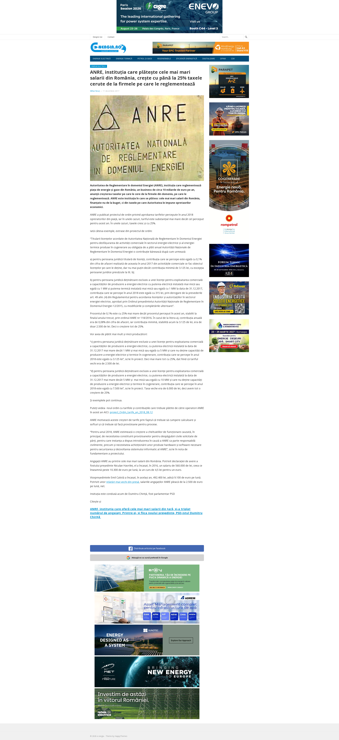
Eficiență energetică (186, 58)
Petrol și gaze (144, 58)
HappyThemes (121, 736)
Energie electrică (102, 58)
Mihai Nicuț (95, 91)
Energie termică (124, 58)
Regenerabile (164, 58)
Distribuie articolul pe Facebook (149, 548)
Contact (111, 37)
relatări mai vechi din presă (122, 482)
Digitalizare (208, 58)
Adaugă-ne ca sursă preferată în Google (150, 558)
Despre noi (97, 37)
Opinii (223, 58)
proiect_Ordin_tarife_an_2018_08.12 (131, 412)
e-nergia (100, 736)
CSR (233, 58)
